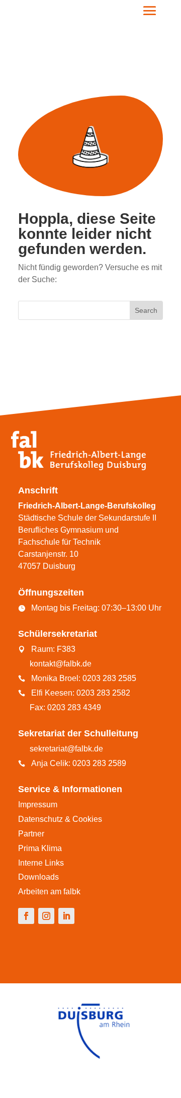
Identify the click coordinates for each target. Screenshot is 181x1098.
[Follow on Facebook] (26, 916)
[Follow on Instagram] (46, 916)
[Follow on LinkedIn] (66, 916)
